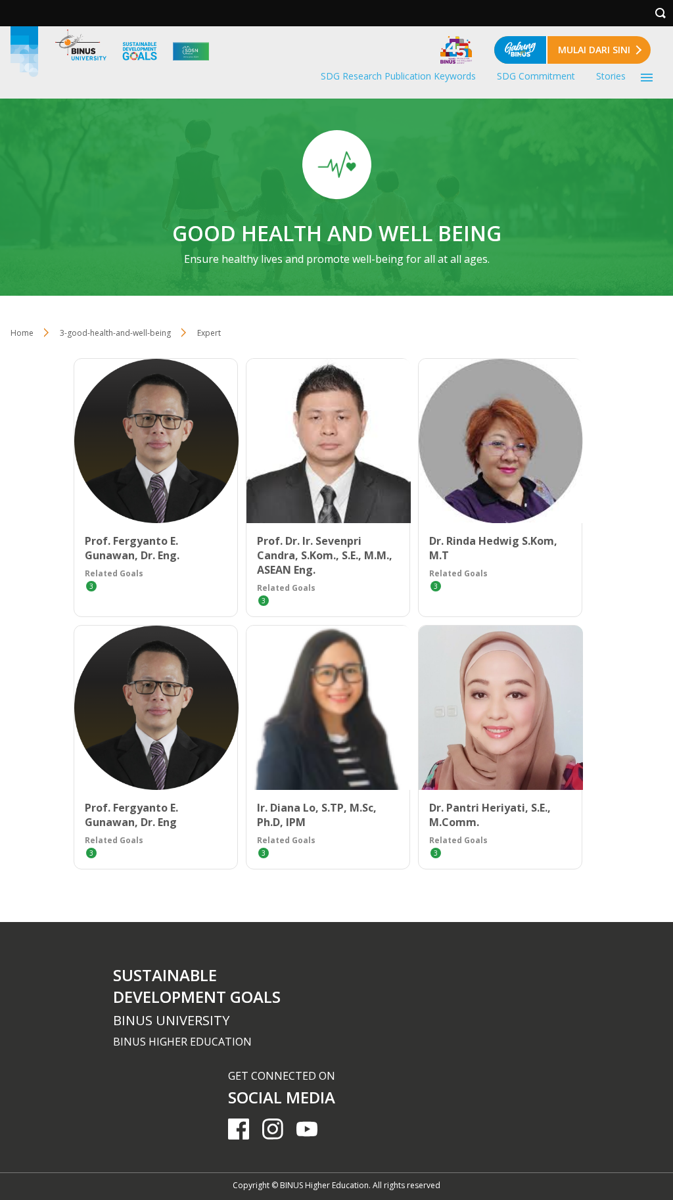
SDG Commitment (536, 76)
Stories (611, 76)
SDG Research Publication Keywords (398, 76)
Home (22, 332)
